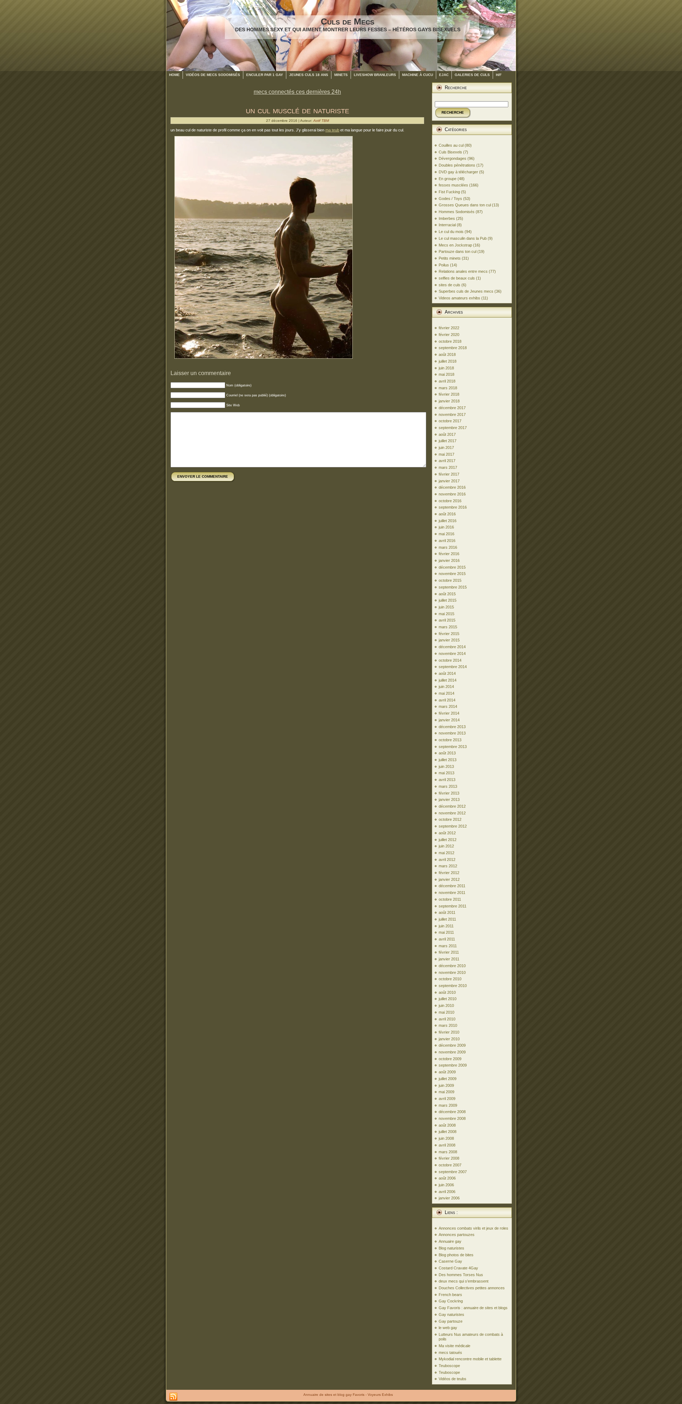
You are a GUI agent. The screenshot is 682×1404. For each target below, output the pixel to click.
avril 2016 (447, 540)
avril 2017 (447, 461)
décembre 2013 (452, 727)
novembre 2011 (452, 892)
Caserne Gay (450, 1261)
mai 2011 (446, 932)
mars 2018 (448, 388)
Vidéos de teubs (452, 1379)
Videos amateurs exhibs (459, 298)
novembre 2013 (452, 733)
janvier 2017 (449, 481)
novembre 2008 (452, 1118)
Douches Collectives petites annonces (472, 1288)
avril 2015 (447, 620)
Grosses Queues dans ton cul (465, 205)
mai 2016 (446, 534)
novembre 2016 (452, 494)
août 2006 (447, 1178)
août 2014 (447, 673)
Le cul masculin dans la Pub (463, 238)
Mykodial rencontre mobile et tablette (470, 1359)
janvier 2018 (449, 401)
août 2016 (447, 514)
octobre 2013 (450, 740)
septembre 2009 (453, 1065)
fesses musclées (453, 185)
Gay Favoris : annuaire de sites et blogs (473, 1308)
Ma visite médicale (454, 1346)
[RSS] (173, 1397)
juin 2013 (446, 766)
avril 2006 (447, 1191)
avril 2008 (447, 1145)
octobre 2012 (450, 819)
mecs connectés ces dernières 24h (297, 92)
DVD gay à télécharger (458, 172)
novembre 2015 (452, 573)
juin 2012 (446, 846)
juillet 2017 (447, 441)
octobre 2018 (450, 341)
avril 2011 (447, 939)
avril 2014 (447, 700)
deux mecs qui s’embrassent (463, 1281)
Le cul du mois (451, 231)
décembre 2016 (452, 487)
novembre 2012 (452, 813)
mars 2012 (448, 866)
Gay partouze (450, 1321)
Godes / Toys (450, 198)
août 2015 (447, 594)
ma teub (332, 130)
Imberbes (447, 218)
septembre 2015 (453, 587)
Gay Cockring (451, 1301)
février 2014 (449, 713)
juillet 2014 (447, 680)
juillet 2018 (447, 361)
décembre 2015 (452, 567)
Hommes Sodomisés (457, 212)
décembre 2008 (452, 1112)
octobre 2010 (450, 979)
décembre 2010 (452, 966)
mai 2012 (446, 853)
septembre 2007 (453, 1172)
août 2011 (447, 912)
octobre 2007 (450, 1165)
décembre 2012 (452, 806)
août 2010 (447, 992)
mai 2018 (446, 374)
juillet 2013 (447, 760)
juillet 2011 (447, 919)
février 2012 (449, 873)
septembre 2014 (453, 667)
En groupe (447, 179)
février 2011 (449, 952)
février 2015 (449, 633)
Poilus (444, 265)
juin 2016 (446, 527)
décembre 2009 (452, 1045)
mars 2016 (448, 547)
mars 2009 (448, 1105)
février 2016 (449, 554)
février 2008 (449, 1158)
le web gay (448, 1328)
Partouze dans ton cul (457, 251)
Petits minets (450, 258)
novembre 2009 (452, 1052)
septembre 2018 (453, 348)
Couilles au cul (451, 145)
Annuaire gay (450, 1241)
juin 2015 (446, 607)
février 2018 (449, 394)
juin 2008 (446, 1138)
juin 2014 (446, 686)
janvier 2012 (449, 879)
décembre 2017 (452, 408)
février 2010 (449, 1032)
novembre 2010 (452, 972)
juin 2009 (446, 1085)
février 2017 (449, 474)
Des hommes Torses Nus (461, 1275)
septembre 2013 (453, 746)
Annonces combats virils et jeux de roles (473, 1228)
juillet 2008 (447, 1131)
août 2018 (447, 354)
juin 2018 (446, 368)
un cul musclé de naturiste (297, 110)
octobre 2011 (450, 899)
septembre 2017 (453, 427)
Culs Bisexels (450, 152)
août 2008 (447, 1125)
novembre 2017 (452, 414)
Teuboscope (449, 1366)
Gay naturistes (451, 1314)
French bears (450, 1294)
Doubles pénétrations (457, 165)
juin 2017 (446, 447)
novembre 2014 (452, 653)
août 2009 (447, 1072)
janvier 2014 (449, 720)
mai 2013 (446, 773)
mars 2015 (448, 627)
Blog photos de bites (456, 1255)
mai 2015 (446, 614)
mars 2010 (448, 1025)
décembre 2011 (452, 886)
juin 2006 (446, 1185)
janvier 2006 (449, 1198)
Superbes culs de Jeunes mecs (466, 291)
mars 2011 (448, 946)
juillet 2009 (447, 1079)
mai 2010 (446, 1012)
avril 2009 (447, 1098)
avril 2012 (447, 859)
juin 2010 (446, 1005)
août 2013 (447, 753)
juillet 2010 (447, 999)
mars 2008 (448, 1152)
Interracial (447, 225)
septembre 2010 (453, 985)
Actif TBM (321, 121)
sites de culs (449, 285)
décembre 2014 (452, 647)
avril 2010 (447, 1019)
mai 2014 (446, 693)
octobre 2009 (450, 1059)
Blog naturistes (451, 1248)
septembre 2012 (453, 826)
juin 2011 (446, 926)
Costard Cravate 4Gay (458, 1268)
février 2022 (449, 328)
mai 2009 (446, 1092)
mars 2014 (448, 706)
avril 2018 (447, 381)
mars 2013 (448, 786)
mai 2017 (446, 454)
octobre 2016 (450, 501)
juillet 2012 (447, 839)
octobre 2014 (450, 660)
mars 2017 (448, 467)
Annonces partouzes (457, 1234)
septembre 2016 (453, 507)
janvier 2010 (449, 1039)
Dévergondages (452, 158)
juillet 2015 (447, 600)
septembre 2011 (452, 906)
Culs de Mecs (347, 21)
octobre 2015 (450, 580)
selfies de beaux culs (457, 278)
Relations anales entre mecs (463, 271)
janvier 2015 (449, 640)
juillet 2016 (447, 521)
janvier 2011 (449, 959)
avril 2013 (447, 779)
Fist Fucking (449, 192)
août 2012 (447, 833)
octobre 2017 (450, 421)
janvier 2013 (449, 799)
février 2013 (449, 793)
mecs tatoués (450, 1352)
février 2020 (449, 334)
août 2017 (447, 434)
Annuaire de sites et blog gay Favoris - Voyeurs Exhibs (348, 1395)
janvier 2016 (449, 560)
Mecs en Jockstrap (455, 245)
